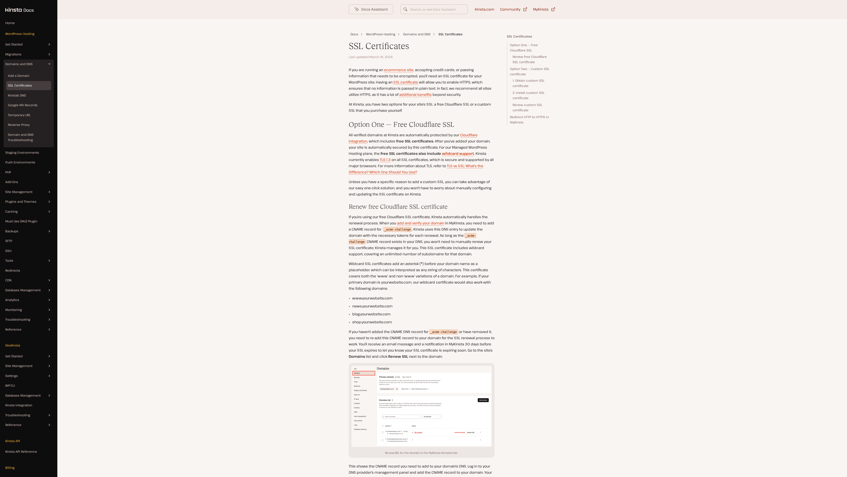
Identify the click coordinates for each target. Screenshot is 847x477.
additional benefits (415, 94)
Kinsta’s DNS (17, 95)
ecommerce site (398, 69)
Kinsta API (12, 441)
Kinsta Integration (18, 405)
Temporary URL (19, 115)
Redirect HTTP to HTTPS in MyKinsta (529, 120)
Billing (10, 468)
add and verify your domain (420, 223)
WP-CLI (10, 385)
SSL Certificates (20, 85)
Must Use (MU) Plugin (21, 221)
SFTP (8, 241)
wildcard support (458, 153)
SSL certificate (405, 82)
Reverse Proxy (19, 125)
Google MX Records (22, 105)
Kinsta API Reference (21, 451)
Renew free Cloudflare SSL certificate (530, 59)
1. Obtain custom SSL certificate (529, 83)
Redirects (12, 270)
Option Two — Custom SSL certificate (529, 71)
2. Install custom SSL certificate (529, 95)
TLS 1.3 (385, 159)
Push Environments (20, 162)
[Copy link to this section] (345, 124)
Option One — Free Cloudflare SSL (524, 48)
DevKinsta (12, 345)
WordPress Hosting (19, 34)
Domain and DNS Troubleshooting (21, 137)
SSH (8, 251)
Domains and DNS (417, 34)
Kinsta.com (484, 9)
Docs (354, 34)
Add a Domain (18, 76)
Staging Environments (22, 152)
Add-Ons (11, 182)
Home (10, 23)
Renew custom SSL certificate (527, 107)
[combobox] (434, 9)
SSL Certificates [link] (450, 34)
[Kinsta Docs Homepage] (17, 7)
